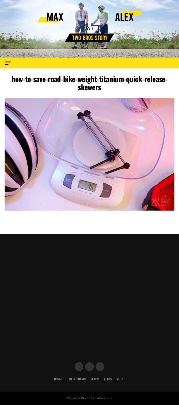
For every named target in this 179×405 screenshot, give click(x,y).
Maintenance (77, 379)
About (120, 379)
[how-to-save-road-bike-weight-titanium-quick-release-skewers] (89, 209)
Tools (108, 379)
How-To (59, 379)
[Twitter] (89, 366)
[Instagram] (100, 366)
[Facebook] (79, 366)
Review (95, 379)
